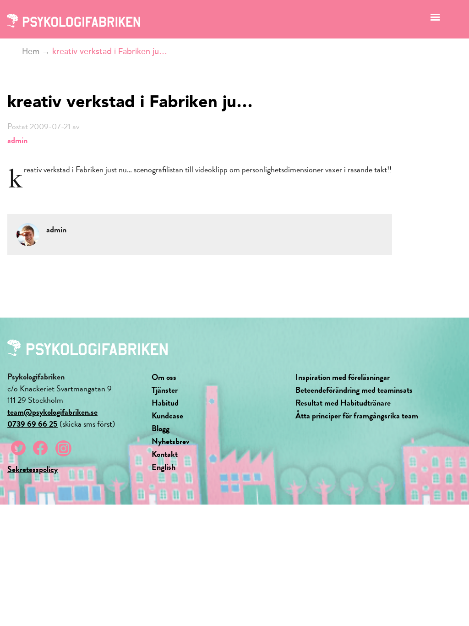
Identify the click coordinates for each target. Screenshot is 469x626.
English (163, 467)
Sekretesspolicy (32, 469)
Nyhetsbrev (171, 441)
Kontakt (165, 454)
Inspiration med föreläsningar (342, 377)
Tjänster (165, 390)
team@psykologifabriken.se (52, 412)
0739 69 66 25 (32, 423)
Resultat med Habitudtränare (343, 402)
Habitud (165, 402)
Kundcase (167, 415)
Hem (30, 51)
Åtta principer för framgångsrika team (356, 415)
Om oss (164, 377)
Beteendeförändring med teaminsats (354, 390)
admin (17, 140)
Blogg (160, 428)
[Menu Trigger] (435, 19)
